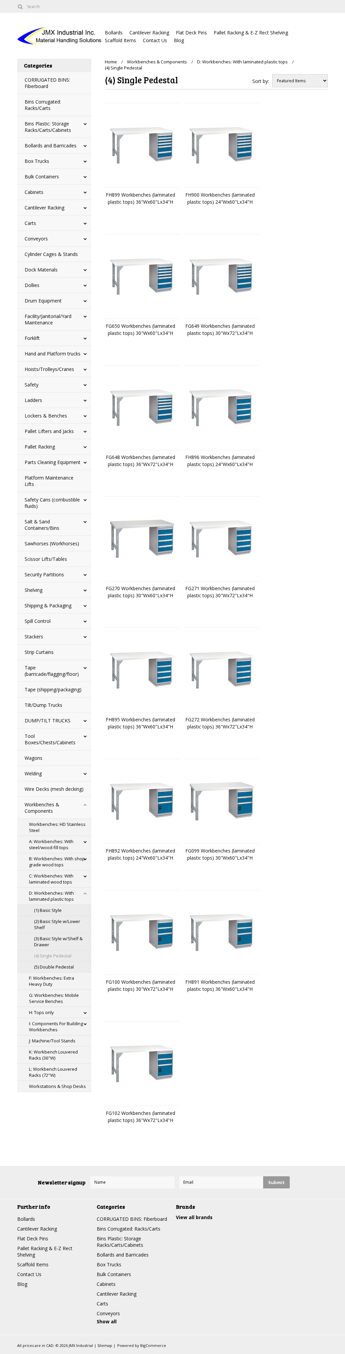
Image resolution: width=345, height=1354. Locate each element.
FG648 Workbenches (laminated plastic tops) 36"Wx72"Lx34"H (140, 460)
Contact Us (155, 40)
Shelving (33, 590)
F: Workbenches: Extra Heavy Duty (51, 981)
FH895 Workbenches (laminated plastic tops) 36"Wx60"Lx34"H (140, 723)
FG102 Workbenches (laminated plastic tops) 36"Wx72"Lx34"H (140, 1116)
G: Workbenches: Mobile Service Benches (54, 998)
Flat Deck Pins (191, 32)
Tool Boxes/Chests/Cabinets (50, 739)
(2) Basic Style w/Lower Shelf (57, 924)
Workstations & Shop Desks (57, 1086)
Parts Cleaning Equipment (53, 462)
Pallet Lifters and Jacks (49, 431)
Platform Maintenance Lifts (49, 480)
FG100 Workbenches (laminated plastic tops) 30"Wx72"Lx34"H (140, 985)
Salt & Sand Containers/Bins (42, 524)
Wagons (33, 758)
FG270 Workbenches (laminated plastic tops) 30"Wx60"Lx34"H (140, 592)
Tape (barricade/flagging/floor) (52, 670)
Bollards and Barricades (50, 145)
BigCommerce (153, 1345)
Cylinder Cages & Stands (51, 254)
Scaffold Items (120, 40)
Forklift (32, 338)
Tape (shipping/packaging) (53, 689)
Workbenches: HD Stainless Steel (57, 827)
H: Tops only (41, 1012)
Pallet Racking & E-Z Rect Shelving (251, 32)
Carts (30, 223)
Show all (107, 1321)
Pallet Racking (40, 446)
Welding (33, 773)
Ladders (33, 400)
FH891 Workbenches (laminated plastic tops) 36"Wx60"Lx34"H (220, 985)
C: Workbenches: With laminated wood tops (51, 879)
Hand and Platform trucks (53, 353)
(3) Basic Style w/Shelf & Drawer (58, 941)
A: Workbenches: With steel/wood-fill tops (51, 844)
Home (111, 62)
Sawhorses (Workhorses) (52, 543)
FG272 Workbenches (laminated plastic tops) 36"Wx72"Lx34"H (220, 723)
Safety (31, 384)
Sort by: (260, 81)
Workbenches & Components (42, 807)
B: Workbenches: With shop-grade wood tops (57, 862)
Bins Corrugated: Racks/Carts (43, 104)
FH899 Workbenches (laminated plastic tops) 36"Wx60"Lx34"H (140, 198)
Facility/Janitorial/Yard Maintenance (48, 319)
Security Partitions (44, 574)
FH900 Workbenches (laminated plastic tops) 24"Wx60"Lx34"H (220, 198)
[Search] (20, 6)
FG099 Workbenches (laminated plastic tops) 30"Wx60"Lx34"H (220, 854)
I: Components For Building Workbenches (56, 1026)
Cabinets (34, 192)
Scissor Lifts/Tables (46, 559)
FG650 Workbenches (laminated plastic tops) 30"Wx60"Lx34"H (140, 329)
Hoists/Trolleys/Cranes (49, 369)
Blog (179, 40)
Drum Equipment (43, 300)
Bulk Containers (42, 176)
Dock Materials (41, 269)
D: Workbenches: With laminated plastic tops (51, 896)
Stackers (34, 636)
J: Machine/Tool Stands (52, 1041)
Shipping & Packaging (48, 605)
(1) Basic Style (48, 910)
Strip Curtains (39, 652)
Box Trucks (37, 161)
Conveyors (36, 238)
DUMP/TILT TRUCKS (47, 720)
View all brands (194, 1217)
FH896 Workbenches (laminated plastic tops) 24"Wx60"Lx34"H (220, 460)
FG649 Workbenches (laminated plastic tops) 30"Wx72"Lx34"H (220, 329)
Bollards (114, 32)
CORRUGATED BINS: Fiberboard (47, 83)
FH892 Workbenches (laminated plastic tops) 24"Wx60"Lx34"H (140, 854)
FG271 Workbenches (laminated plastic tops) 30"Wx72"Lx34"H (220, 592)
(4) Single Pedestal (52, 956)
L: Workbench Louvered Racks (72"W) (53, 1072)
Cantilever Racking (149, 32)
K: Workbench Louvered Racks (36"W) (53, 1055)
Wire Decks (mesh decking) (54, 789)
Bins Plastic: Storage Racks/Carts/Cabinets (48, 126)
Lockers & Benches (46, 415)
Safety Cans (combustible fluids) (52, 502)
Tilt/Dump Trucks (43, 705)
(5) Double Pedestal (54, 967)
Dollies (32, 285)
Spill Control (38, 621)
